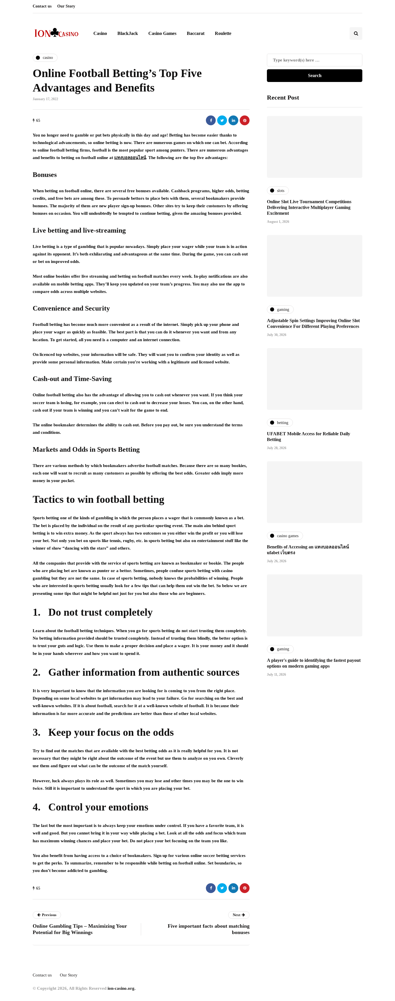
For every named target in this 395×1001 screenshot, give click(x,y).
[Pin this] (245, 120)
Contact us (42, 6)
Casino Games (162, 33)
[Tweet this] (222, 120)
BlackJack (127, 33)
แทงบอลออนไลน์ (130, 157)
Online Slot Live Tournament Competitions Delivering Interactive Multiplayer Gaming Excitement (309, 207)
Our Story (66, 6)
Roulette (223, 33)
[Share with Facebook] (211, 120)
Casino (100, 33)
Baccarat (195, 33)
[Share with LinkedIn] (233, 120)
